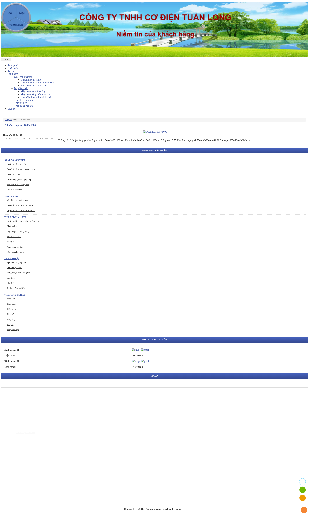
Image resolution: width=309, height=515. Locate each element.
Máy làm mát (21, 88)
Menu (7, 59)
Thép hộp (11, 314)
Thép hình (11, 309)
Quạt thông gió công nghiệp (19, 179)
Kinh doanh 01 (11, 350)
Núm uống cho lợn (15, 247)
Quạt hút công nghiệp (32, 79)
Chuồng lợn (12, 226)
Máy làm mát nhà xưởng (33, 91)
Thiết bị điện (20, 103)
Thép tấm (11, 298)
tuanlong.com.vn (25, 432)
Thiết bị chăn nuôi (23, 100)
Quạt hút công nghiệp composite (37, 82)
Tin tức (11, 71)
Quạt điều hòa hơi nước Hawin (36, 97)
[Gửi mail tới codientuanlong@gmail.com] (152, 349)
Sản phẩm (13, 74)
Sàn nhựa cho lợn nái (16, 252)
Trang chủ (13, 65)
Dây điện (11, 283)
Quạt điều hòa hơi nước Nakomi (21, 210)
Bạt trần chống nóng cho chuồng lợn (23, 221)
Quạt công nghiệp (23, 76)
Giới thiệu (13, 68)
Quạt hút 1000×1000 (13, 135)
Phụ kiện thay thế (14, 190)
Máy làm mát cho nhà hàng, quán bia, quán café (38, 468)
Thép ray (10, 324)
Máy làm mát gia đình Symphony (31, 463)
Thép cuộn (11, 304)
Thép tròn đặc (13, 329)
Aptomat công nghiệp (16, 262)
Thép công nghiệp (23, 105)
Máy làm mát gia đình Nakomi (36, 94)
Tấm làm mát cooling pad (34, 85)
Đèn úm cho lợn (14, 236)
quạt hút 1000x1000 (44, 138)
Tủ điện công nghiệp (16, 288)
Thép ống (11, 319)
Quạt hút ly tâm (13, 174)
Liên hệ (11, 108)
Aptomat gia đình (14, 267)
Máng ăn (10, 241)
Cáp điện (11, 278)
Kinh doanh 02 (11, 361)
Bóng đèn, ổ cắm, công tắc (18, 273)
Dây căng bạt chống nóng (18, 231)
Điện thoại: (10, 355)
